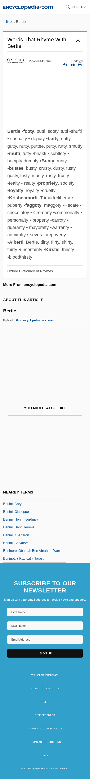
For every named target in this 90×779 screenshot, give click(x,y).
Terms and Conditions (45, 742)
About (34, 320)
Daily (45, 755)
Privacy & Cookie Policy (45, 728)
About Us (52, 688)
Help (45, 702)
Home (34, 688)
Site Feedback (45, 715)
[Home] (28, 6)
